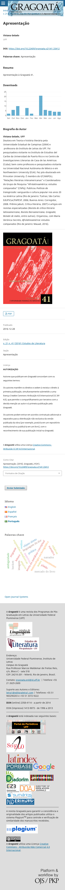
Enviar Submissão (16, 487)
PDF (10, 313)
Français (12, 516)
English (12, 506)
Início (5, 10)
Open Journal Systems (16, 596)
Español (12, 511)
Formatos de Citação (15, 473)
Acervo (15, 10)
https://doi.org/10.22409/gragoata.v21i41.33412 (34, 48)
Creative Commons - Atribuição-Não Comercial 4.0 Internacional (28, 847)
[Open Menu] (3, 3)
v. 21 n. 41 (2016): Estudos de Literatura (21, 13)
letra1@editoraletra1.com (19, 692)
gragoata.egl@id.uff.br (28, 679)
